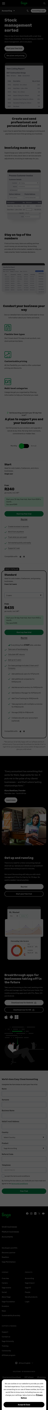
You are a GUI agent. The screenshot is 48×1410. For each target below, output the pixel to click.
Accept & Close (24, 1405)
